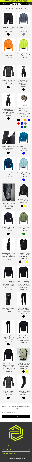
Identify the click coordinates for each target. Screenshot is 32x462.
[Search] (26, 3)
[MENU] (1, 3)
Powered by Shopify (20, 458)
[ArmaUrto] (16, 3)
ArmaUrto (12, 458)
